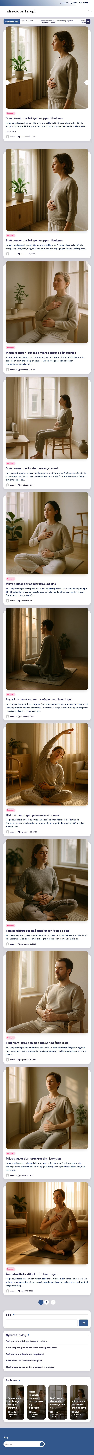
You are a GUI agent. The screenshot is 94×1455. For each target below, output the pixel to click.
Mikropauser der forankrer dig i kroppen (33, 1162)
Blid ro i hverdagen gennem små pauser (43, 21)
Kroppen (10, 113)
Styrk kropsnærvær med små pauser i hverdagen (39, 703)
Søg (8, 1318)
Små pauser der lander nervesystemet (32, 471)
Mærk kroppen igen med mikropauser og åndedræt (41, 118)
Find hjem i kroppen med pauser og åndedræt (37, 1046)
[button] (11, 135)
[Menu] (89, 11)
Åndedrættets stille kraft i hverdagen (31, 1277)
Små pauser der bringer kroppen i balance (34, 244)
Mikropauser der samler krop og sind (31, 587)
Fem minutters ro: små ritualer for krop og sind (38, 934)
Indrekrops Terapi (20, 11)
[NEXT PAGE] (53, 1305)
